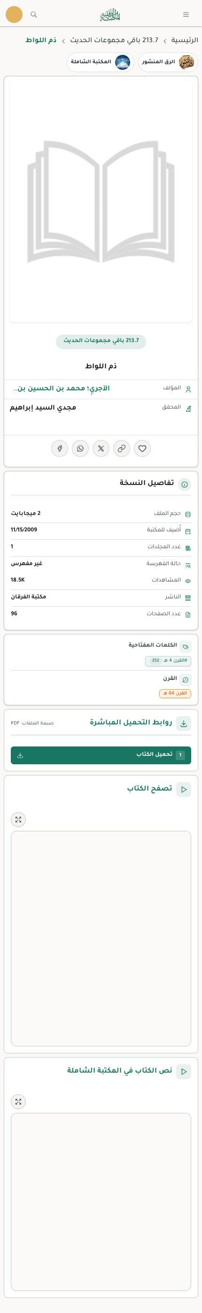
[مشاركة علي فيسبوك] (59, 448)
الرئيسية (184, 41)
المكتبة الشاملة (91, 62)
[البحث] (33, 14)
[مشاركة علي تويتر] (101, 448)
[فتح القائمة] (186, 14)
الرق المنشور (158, 62)
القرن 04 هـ (175, 693)
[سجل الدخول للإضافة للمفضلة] (142, 448)
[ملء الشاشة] (18, 819)
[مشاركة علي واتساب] (80, 448)
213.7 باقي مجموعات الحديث (114, 41)
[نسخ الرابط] (121, 448)
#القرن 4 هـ (169, 661)
